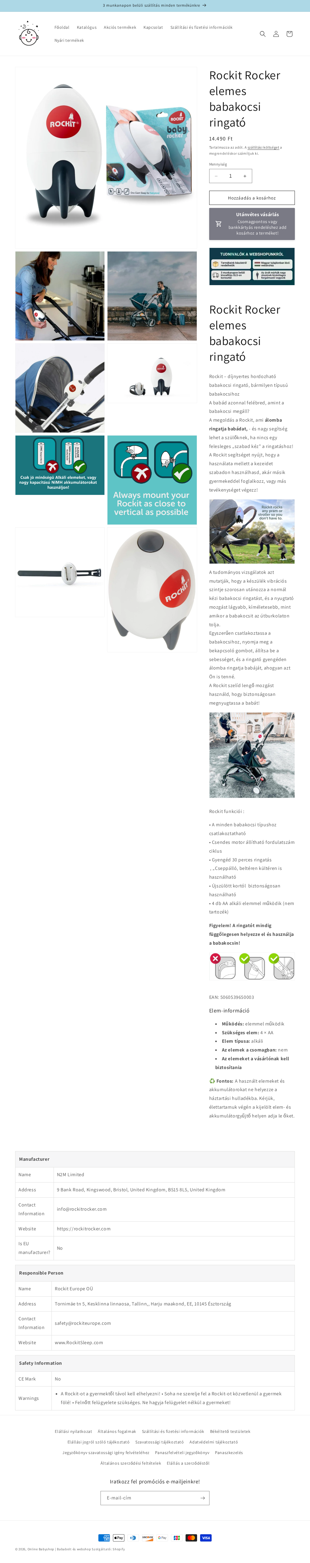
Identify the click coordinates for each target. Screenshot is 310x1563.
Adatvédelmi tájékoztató (214, 1442)
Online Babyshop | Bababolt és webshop (59, 1549)
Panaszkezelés (229, 1452)
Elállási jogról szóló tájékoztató (99, 1442)
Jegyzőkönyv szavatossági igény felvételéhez (106, 1452)
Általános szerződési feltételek (131, 1463)
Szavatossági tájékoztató (159, 1442)
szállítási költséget (263, 147)
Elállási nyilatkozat (73, 1431)
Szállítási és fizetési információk (173, 1431)
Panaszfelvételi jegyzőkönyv (182, 1452)
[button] (262, 34)
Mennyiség (218, 164)
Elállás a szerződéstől (188, 1463)
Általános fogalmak (117, 1431)
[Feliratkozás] (202, 1498)
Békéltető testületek (230, 1431)
